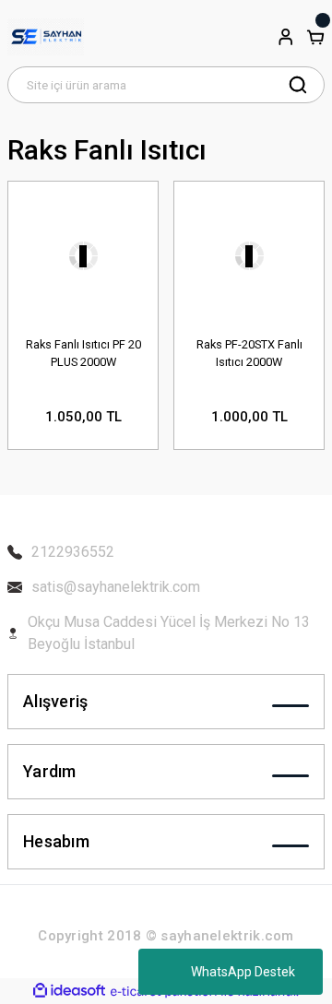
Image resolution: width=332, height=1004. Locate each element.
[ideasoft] (69, 991)
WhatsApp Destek (243, 971)
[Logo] (45, 36)
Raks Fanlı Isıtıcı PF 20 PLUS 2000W (83, 353)
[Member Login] (286, 37)
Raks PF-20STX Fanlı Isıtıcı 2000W (249, 353)
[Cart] (315, 37)
